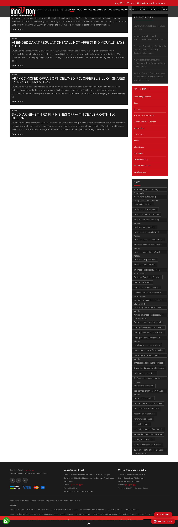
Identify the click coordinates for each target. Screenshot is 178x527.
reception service (141, 159)
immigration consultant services (148, 332)
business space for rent (144, 265)
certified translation (142, 282)
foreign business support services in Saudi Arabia (149, 315)
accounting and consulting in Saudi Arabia (147, 189)
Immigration (139, 128)
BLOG (157, 10)
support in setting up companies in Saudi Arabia (148, 450)
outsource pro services (144, 373)
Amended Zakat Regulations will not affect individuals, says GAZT (68, 44)
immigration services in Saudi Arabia (147, 338)
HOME (72, 10)
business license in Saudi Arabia (148, 239)
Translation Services (142, 166)
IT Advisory (138, 134)
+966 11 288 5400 (126, 3)
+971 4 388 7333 (129, 485)
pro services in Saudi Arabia (146, 408)
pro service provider (143, 398)
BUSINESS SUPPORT (98, 10)
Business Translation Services (147, 277)
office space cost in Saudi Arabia (148, 350)
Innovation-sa (29, 470)
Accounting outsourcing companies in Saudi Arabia (146, 197)
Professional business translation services (148, 378)
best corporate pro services (146, 214)
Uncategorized (140, 172)
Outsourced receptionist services (149, 368)
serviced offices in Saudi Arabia (148, 434)
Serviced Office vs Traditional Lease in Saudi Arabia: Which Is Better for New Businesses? (149, 76)
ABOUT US (82, 10)
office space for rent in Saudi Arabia (147, 356)
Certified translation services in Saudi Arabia (147, 293)
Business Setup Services (144, 115)
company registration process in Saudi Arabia (148, 300)
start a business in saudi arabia (147, 445)
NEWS (164, 10)
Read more (17, 29)
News (14, 38)
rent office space (141, 424)
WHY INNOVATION (128, 10)
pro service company (143, 386)
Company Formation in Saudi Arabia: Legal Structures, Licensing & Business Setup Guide (150, 49)
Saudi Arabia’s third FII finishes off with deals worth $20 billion (63, 116)
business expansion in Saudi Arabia (146, 232)
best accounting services (145, 209)
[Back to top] (89, 524)
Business (137, 109)
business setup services (144, 259)
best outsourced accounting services (147, 220)
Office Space (139, 147)
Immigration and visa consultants (148, 327)
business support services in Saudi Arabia (147, 270)
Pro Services (139, 153)
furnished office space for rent (147, 322)
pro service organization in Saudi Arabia (148, 391)
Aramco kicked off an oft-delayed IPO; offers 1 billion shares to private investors (68, 80)
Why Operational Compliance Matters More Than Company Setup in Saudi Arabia (149, 63)
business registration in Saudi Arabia (147, 252)
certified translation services (146, 287)
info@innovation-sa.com (152, 3)
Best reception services (144, 227)
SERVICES (113, 10)
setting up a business (143, 439)
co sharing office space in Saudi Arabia (148, 308)
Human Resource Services (145, 122)
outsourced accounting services (148, 363)
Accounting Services (142, 97)
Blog (136, 103)
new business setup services (147, 345)
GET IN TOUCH (145, 10)
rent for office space (143, 419)
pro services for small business (148, 403)
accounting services (143, 204)
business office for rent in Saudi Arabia (148, 245)
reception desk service (144, 414)
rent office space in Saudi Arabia (148, 429)
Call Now (164, 514)
